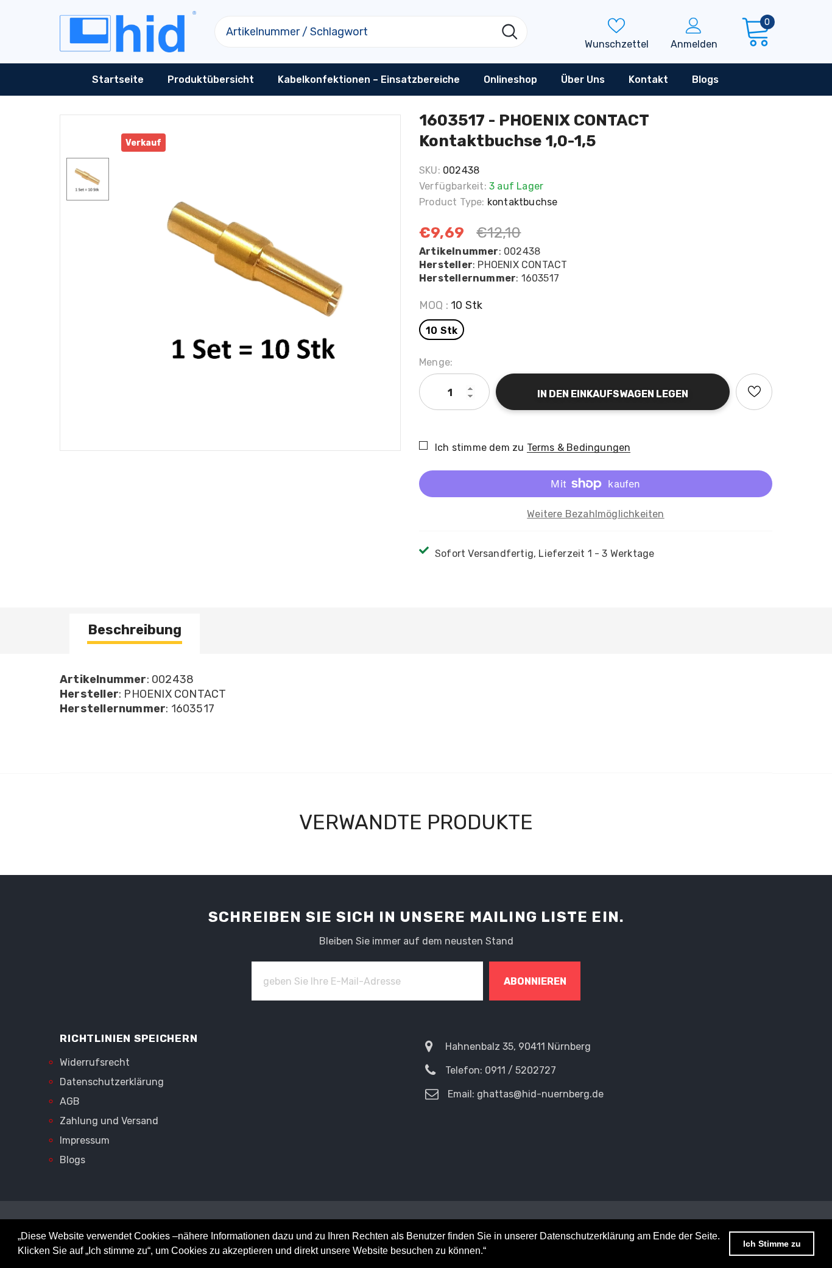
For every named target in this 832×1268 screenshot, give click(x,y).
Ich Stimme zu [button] (772, 1244)
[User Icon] (694, 25)
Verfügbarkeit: (453, 186)
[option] (257, 276)
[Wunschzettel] (754, 392)
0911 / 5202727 (520, 1070)
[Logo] (128, 31)
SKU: (429, 170)
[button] (490, 1252)
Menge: (436, 362)
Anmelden (694, 44)
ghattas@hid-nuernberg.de (540, 1094)
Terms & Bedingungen (579, 447)
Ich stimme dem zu (479, 447)
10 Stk (441, 330)
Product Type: (452, 202)
